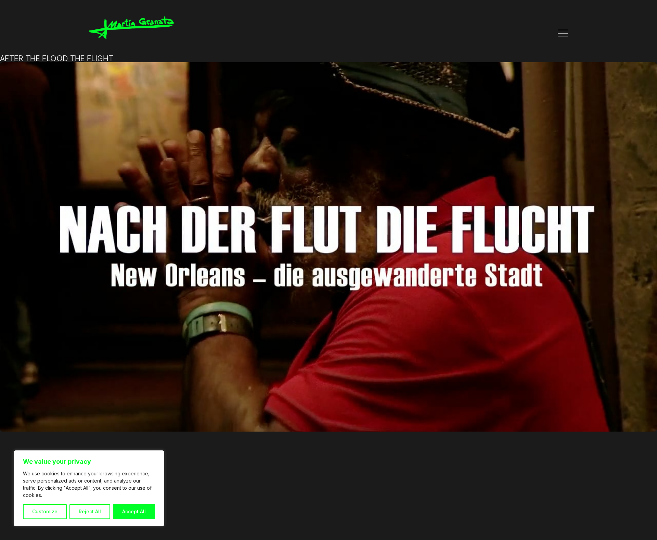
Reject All (90, 511)
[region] (89, 488)
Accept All (134, 511)
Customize (44, 511)
